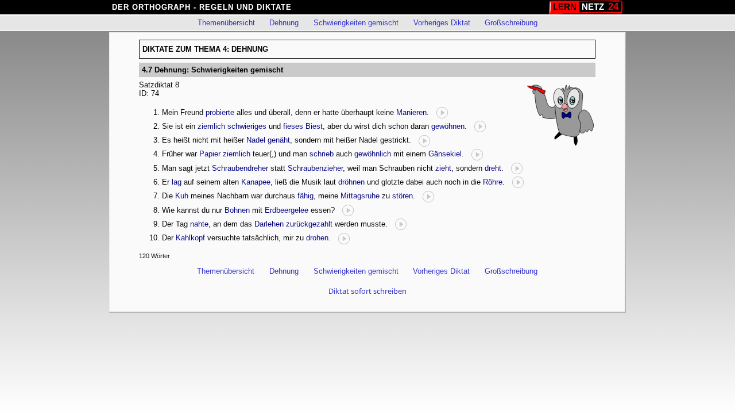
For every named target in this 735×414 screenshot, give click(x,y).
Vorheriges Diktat (441, 22)
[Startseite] (586, 7)
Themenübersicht (226, 22)
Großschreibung (511, 22)
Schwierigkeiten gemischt (356, 22)
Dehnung (284, 22)
